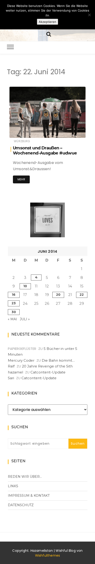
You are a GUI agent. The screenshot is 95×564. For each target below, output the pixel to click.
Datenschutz (21, 505)
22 (82, 295)
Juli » (25, 319)
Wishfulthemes (47, 555)
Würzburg (22, 141)
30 (14, 312)
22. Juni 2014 (71, 131)
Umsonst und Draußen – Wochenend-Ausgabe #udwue (45, 150)
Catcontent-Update (47, 372)
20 (58, 295)
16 (13, 295)
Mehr (21, 179)
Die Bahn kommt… (58, 360)
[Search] (48, 33)
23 (14, 303)
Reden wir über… (25, 477)
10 (25, 286)
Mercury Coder (21, 360)
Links (13, 486)
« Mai (12, 319)
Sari (11, 378)
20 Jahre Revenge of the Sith (47, 366)
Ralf (11, 366)
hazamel (29, 131)
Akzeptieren (47, 22)
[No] (89, 14)
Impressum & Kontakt (29, 495)
